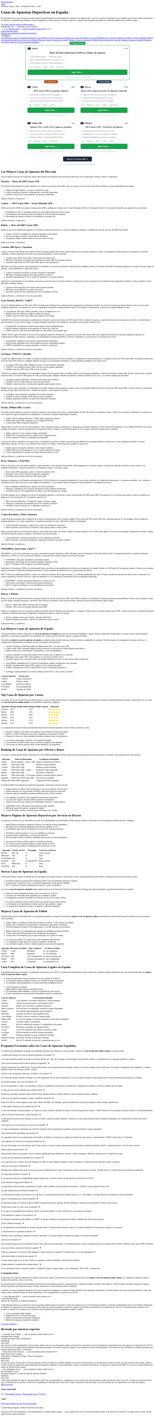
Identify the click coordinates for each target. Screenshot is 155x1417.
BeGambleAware (30, 1394)
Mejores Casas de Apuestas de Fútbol (83, 40)
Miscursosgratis (7, 2)
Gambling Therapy (12, 1394)
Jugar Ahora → (77, 72)
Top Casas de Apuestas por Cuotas (84, 38)
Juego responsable (30, 1404)
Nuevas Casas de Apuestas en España (53, 40)
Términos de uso (16, 1404)
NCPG (42, 1394)
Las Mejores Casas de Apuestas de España (53, 38)
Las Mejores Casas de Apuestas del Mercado (18, 38)
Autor (3, 4)
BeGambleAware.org (89, 164)
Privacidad (5, 1404)
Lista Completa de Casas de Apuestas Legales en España (120, 40)
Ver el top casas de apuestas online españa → (18, 24)
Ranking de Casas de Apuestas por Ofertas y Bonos (118, 38)
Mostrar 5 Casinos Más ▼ (77, 159)
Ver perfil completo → (9, 1324)
